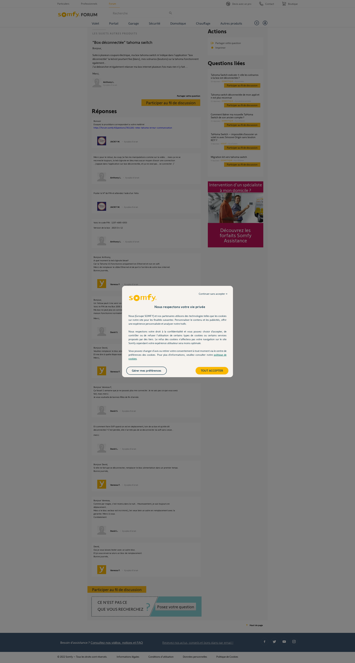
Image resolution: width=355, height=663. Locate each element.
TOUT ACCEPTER (212, 370)
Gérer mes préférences (146, 370)
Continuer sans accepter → (213, 293)
